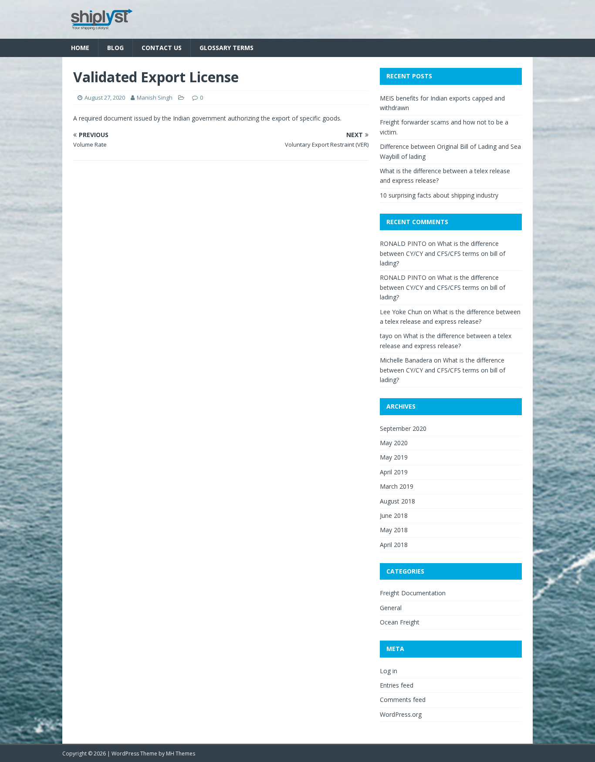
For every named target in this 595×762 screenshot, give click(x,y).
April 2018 (394, 544)
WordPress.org (401, 714)
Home (80, 48)
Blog (115, 48)
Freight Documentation (413, 593)
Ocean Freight (399, 622)
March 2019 (396, 486)
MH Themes (180, 753)
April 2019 (394, 472)
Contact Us (162, 48)
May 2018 (394, 530)
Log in (388, 671)
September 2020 (403, 428)
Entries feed (396, 685)
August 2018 (397, 501)
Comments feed (403, 699)
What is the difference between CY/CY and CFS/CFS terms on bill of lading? (442, 253)
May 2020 (394, 443)
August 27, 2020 (105, 97)
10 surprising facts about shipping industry (439, 195)
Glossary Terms (226, 48)
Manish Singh (154, 97)
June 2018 (394, 515)
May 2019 (394, 457)
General (391, 608)
